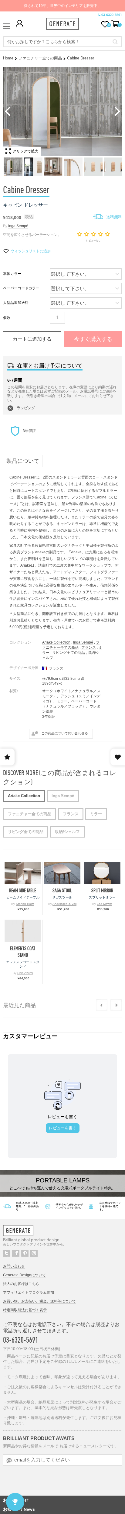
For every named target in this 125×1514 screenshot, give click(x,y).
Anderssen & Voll (64, 903)
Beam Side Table (22, 890)
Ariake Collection (56, 642)
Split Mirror (102, 890)
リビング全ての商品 (68, 652)
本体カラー (12, 274)
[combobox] (62, 41)
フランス (88, 647)
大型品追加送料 (16, 303)
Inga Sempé (18, 226)
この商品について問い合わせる (64, 733)
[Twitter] (6, 1253)
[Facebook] (15, 1253)
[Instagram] (34, 1253)
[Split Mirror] (102, 873)
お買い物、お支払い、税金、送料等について (39, 1301)
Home (8, 58)
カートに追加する (32, 339)
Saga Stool (62, 890)
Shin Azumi (25, 973)
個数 (6, 318)
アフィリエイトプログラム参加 (28, 1292)
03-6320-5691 (111, 15)
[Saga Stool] (62, 873)
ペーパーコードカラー (21, 288)
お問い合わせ (14, 1266)
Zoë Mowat (104, 903)
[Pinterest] (25, 1253)
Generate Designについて (24, 1275)
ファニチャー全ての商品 (40, 58)
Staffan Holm (25, 903)
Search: (115, 41)
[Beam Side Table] (23, 873)
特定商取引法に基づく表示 (25, 1310)
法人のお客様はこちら (21, 1284)
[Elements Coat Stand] (23, 931)
